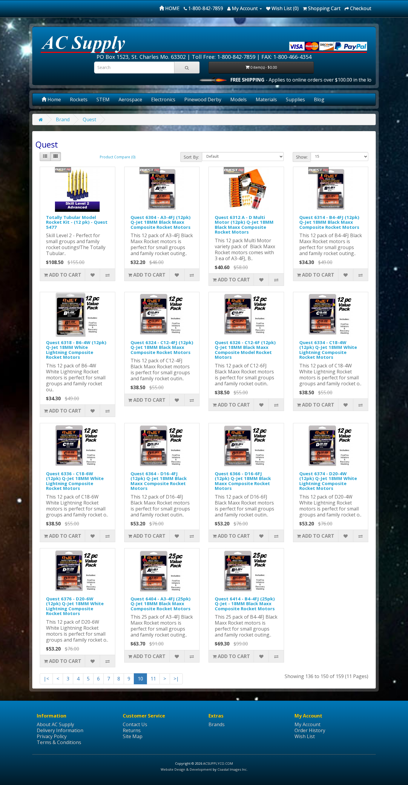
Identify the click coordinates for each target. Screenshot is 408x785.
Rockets (79, 99)
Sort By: (191, 157)
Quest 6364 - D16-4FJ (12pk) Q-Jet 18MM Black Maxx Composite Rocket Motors (159, 480)
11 (153, 678)
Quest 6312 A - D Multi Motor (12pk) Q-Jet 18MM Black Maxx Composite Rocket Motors (244, 224)
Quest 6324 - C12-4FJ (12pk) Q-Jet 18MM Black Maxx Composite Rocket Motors (162, 347)
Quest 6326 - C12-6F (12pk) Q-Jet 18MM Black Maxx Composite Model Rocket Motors (245, 349)
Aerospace (130, 99)
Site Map (132, 736)
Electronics (163, 99)
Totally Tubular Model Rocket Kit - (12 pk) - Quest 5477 (77, 222)
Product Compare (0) (117, 157)
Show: (302, 157)
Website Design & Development (186, 769)
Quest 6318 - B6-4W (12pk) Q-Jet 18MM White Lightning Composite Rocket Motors (76, 349)
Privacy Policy (52, 736)
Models (238, 99)
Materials (266, 99)
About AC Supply (55, 724)
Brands (216, 724)
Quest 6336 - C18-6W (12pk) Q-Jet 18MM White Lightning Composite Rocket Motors (75, 480)
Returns (132, 730)
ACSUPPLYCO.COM (218, 763)
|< (46, 678)
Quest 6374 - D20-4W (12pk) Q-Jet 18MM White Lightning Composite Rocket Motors (328, 480)
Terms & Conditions (59, 742)
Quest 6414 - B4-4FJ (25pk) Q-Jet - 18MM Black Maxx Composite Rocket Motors (245, 603)
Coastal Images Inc (232, 769)
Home (53, 99)
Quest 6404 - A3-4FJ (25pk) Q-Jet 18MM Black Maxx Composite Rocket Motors (161, 603)
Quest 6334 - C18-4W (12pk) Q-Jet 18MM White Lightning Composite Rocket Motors (328, 349)
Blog (319, 99)
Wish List (305, 736)
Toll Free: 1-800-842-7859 (223, 56)
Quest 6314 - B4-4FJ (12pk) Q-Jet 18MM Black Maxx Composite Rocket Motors (329, 222)
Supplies (295, 99)
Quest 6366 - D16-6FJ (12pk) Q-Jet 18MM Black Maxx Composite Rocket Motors (243, 480)
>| (176, 678)
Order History (310, 730)
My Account (307, 724)
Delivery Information (60, 730)
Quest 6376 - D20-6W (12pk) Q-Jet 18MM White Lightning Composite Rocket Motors (75, 606)
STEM (103, 99)
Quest (89, 119)
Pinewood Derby (202, 99)
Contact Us (135, 724)
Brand (63, 119)
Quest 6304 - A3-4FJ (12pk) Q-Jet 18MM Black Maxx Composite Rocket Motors (161, 222)
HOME (172, 8)
